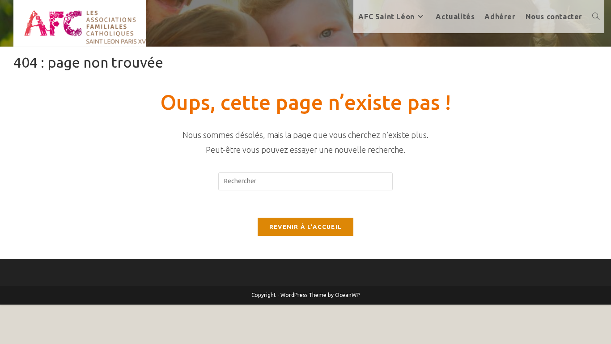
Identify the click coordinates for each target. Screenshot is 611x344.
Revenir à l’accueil (305, 227)
